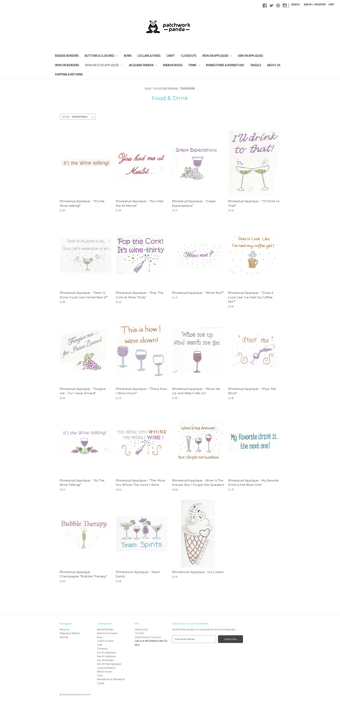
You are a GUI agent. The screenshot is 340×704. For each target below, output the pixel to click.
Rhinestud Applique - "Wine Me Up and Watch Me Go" (196, 391)
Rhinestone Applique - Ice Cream (198, 572)
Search (295, 4)
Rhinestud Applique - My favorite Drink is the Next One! (253, 483)
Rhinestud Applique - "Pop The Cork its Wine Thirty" (139, 295)
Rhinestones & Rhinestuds (225, 65)
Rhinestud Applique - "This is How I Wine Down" (141, 391)
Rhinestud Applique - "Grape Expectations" (194, 203)
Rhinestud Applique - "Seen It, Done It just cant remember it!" (84, 295)
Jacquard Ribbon (140, 65)
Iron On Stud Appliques (102, 65)
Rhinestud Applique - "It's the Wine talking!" (82, 203)
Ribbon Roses (172, 65)
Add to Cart (85, 169)
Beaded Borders (67, 56)
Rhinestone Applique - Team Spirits (138, 574)
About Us (273, 65)
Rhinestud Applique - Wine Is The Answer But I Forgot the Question (198, 483)
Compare (84, 163)
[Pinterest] (278, 6)
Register (320, 4)
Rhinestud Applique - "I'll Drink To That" (254, 203)
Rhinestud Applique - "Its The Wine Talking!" (82, 483)
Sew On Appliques (250, 56)
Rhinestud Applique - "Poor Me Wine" (252, 391)
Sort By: (66, 116)
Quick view (85, 156)
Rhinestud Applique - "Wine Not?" (198, 293)
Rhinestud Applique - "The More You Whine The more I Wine (140, 483)
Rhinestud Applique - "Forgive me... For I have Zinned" (83, 391)
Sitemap (64, 637)
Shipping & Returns (69, 74)
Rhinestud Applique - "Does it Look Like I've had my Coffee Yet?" (250, 297)
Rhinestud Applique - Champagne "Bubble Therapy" (83, 574)
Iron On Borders (67, 65)
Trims (192, 65)
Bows (128, 56)
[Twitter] (271, 6)
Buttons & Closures (99, 56)
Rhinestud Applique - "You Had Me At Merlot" (139, 203)
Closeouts (188, 56)
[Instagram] (285, 6)
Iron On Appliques (215, 56)
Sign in (307, 4)
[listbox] (83, 116)
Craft (170, 56)
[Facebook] (265, 6)
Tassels (255, 65)
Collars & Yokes (149, 56)
